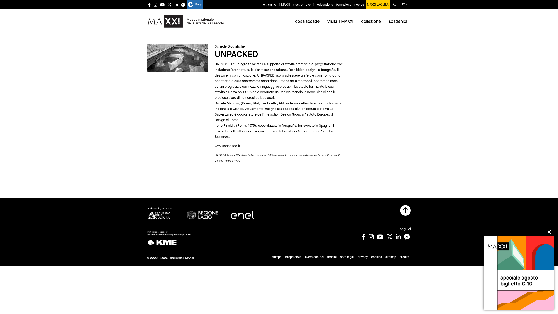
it (403, 4)
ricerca (359, 5)
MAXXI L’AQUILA (377, 5)
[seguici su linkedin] (176, 4)
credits (404, 257)
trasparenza (293, 257)
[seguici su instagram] (155, 4)
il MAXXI (284, 5)
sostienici (398, 21)
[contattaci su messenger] (183, 4)
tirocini (332, 257)
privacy (363, 257)
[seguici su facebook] (149, 4)
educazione (325, 5)
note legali (347, 257)
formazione (343, 5)
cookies (376, 257)
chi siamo (269, 5)
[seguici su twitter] (170, 4)
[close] (549, 232)
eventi (310, 5)
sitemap (390, 257)
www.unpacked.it (227, 145)
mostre (298, 5)
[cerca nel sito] (395, 4)
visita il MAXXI (340, 21)
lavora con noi (314, 257)
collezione (371, 21)
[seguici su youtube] (162, 4)
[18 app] (195, 4)
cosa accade (307, 21)
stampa (276, 257)
